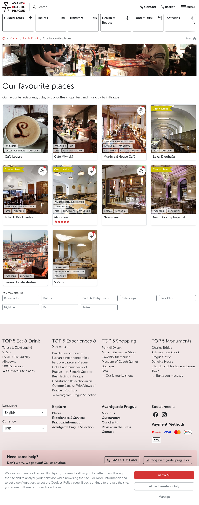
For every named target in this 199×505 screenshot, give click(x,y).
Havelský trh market (116, 357)
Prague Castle (161, 357)
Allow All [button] (164, 475)
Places (56, 413)
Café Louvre (13, 156)
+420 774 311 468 (124, 460)
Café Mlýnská (63, 156)
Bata (105, 371)
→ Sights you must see (167, 375)
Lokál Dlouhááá (164, 156)
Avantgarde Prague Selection (73, 427)
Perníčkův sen (111, 347)
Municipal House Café (119, 156)
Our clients (110, 422)
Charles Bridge (162, 347)
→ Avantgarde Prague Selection (74, 395)
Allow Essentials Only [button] (164, 486)
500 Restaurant (13, 366)
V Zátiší (59, 282)
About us (108, 413)
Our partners (111, 418)
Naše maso (111, 217)
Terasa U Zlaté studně (20, 282)
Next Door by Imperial (169, 217)
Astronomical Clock (166, 352)
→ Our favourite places (18, 371)
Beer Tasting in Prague (67, 376)
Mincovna (61, 217)
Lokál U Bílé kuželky (19, 217)
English (10, 413)
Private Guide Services (68, 353)
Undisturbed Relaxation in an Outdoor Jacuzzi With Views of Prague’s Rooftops (73, 385)
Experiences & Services (68, 418)
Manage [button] (164, 497)
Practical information (67, 422)
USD (8, 428)
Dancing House (162, 361)
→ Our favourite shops (117, 375)
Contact (108, 432)
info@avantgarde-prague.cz (169, 460)
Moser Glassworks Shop (118, 352)
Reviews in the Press (116, 427)
